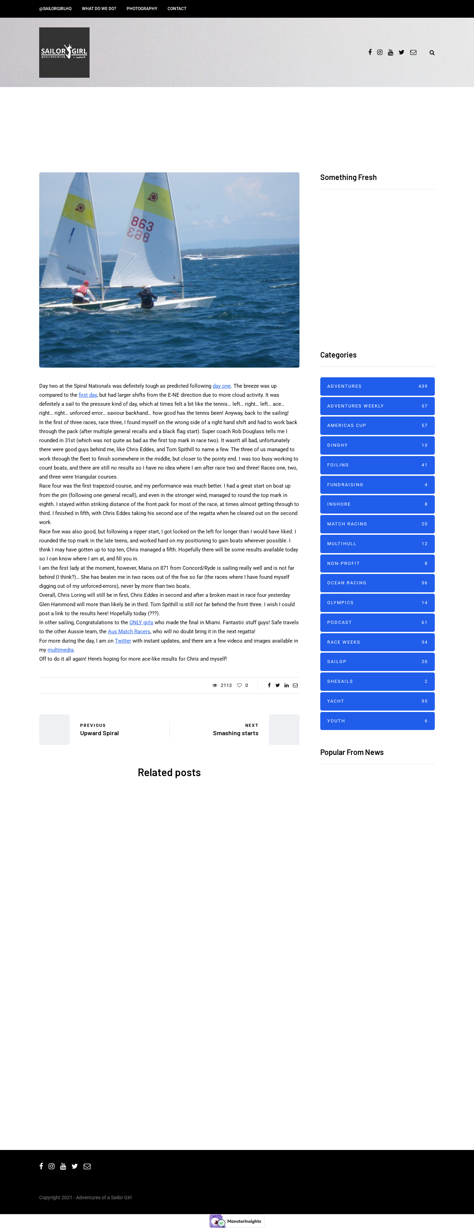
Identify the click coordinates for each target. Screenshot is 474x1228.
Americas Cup (240, 841)
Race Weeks (377, 642)
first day (88, 395)
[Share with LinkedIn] (286, 685)
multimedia (61, 650)
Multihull (377, 543)
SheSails (99, 841)
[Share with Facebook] (269, 685)
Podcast (377, 622)
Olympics (377, 602)
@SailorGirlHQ (55, 8)
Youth (377, 720)
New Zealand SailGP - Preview (361, 826)
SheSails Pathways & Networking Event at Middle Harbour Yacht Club (102, 920)
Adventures (66, 841)
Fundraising (377, 484)
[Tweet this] (277, 685)
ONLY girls (141, 622)
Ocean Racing (105, 984)
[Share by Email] (295, 685)
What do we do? (99, 8)
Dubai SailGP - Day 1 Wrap (355, 870)
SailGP (377, 661)
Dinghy (377, 445)
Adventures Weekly (377, 406)
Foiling (377, 464)
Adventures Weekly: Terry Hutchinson (372, 1004)
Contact (177, 8)
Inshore (377, 504)
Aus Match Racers (129, 631)
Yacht (136, 984)
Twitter (123, 641)
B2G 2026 (101, 1047)
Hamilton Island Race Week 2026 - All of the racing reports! (396, 245)
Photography (142, 8)
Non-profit (377, 563)
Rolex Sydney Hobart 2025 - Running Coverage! (237, 1057)
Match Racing (377, 523)
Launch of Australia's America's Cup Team (237, 910)
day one (222, 386)
